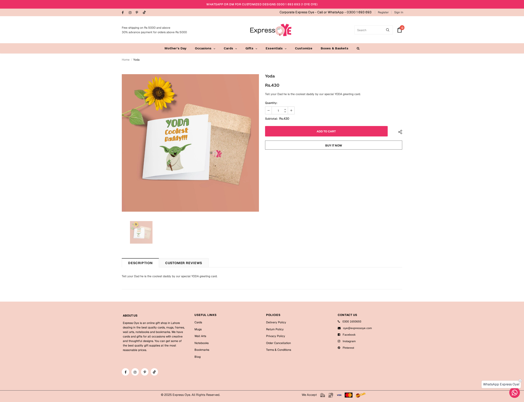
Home (126, 59)
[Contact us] (514, 392)
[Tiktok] (145, 12)
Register (383, 12)
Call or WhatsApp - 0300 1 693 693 (344, 12)
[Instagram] (131, 12)
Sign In (398, 12)
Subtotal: (271, 118)
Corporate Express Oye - (298, 12)
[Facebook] (124, 12)
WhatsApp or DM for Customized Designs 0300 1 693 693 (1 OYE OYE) (262, 4)
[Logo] (270, 29)
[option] (190, 143)
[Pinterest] (138, 12)
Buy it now (333, 145)
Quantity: (271, 103)
